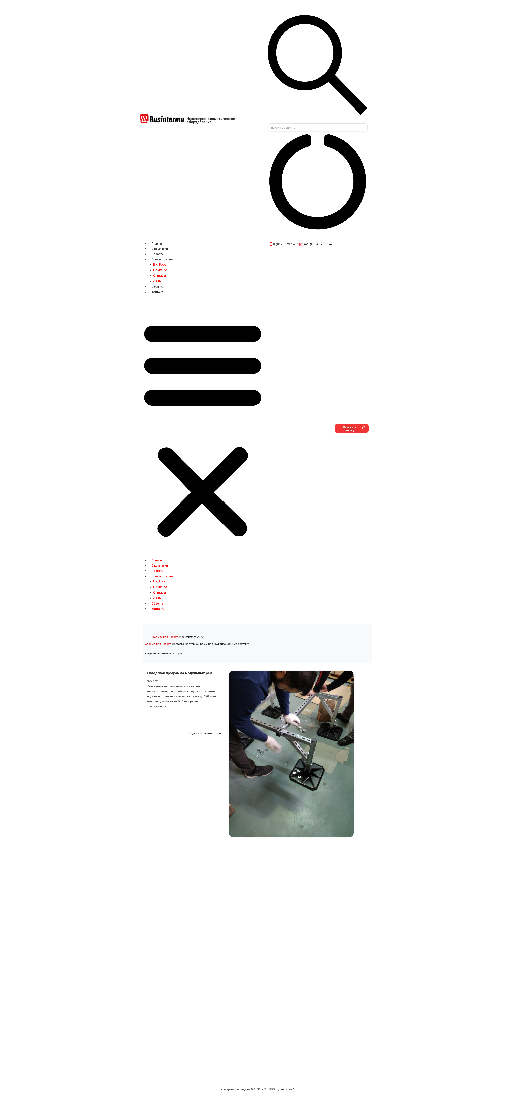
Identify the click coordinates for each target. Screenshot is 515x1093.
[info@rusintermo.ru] (301, 244)
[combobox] (318, 127)
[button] (203, 428)
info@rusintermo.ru (318, 244)
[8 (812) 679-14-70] (271, 244)
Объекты (157, 286)
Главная (157, 243)
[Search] (318, 121)
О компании (159, 248)
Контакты (158, 292)
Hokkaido (160, 270)
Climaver (159, 275)
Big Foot (159, 264)
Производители (162, 259)
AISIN (157, 281)
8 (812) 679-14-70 (286, 244)
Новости (157, 254)
